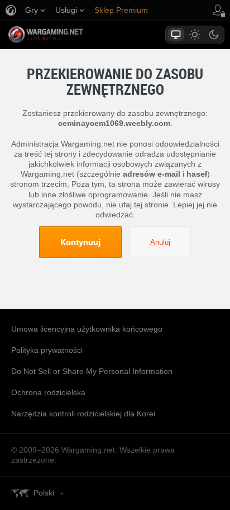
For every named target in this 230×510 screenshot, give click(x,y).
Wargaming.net (65, 34)
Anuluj (160, 242)
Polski (43, 492)
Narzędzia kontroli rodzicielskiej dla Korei (83, 413)
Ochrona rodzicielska (48, 392)
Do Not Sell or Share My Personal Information (91, 371)
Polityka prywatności (47, 350)
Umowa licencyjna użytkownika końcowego (86, 328)
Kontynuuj (80, 242)
